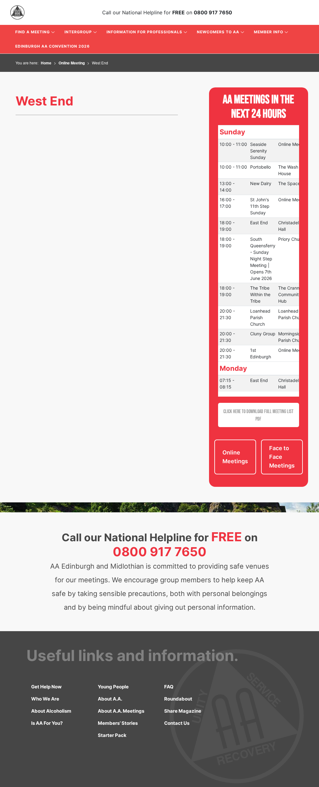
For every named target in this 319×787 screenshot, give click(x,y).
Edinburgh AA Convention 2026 (52, 46)
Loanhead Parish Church (260, 317)
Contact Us (176, 723)
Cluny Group (262, 333)
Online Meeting (72, 63)
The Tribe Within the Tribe (260, 294)
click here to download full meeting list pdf (258, 414)
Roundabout (178, 699)
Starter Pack (112, 735)
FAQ (169, 687)
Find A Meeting (32, 32)
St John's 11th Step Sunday (259, 206)
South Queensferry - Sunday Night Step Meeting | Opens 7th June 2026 (262, 258)
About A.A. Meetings (121, 711)
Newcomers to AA (218, 32)
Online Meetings (235, 456)
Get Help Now (46, 687)
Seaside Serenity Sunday (258, 151)
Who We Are (45, 699)
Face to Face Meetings (282, 457)
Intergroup (78, 32)
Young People (113, 687)
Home (46, 63)
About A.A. (110, 699)
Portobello (260, 167)
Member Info (268, 32)
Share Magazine (182, 711)
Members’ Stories (118, 723)
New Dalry (260, 183)
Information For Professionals (144, 32)
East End (259, 222)
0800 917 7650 (213, 12)
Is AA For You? (47, 723)
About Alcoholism (51, 711)
